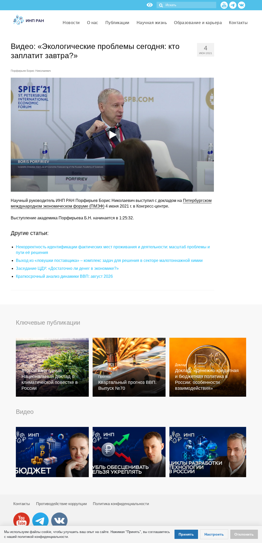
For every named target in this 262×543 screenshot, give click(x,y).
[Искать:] (186, 5)
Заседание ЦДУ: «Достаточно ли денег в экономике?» (67, 268)
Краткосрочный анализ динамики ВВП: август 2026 (64, 276)
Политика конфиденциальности (121, 503)
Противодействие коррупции (61, 503)
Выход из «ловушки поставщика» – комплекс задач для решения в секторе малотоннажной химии (109, 260)
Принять (186, 534)
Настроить (214, 534)
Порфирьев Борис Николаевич (31, 70)
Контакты (21, 503)
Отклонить (244, 534)
